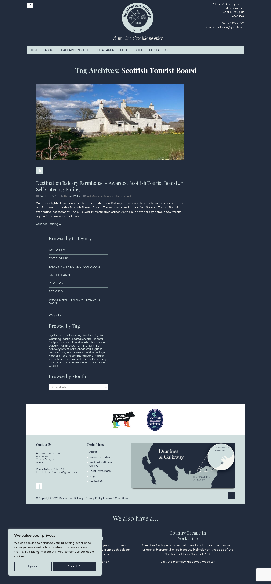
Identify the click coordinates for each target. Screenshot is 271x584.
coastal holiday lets (75, 342)
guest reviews (73, 352)
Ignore (32, 566)
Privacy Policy (36, 556)
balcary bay (73, 335)
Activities (57, 250)
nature (99, 356)
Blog (124, 50)
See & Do (56, 291)
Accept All (74, 566)
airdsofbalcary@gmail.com (225, 27)
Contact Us (158, 50)
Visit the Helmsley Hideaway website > (187, 561)
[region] (55, 552)
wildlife (53, 366)
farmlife (94, 345)
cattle (66, 339)
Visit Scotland (97, 362)
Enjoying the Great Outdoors (75, 267)
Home (34, 50)
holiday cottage (94, 352)
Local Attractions (100, 471)
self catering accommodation (68, 359)
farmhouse (67, 345)
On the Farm (59, 275)
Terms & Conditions (116, 498)
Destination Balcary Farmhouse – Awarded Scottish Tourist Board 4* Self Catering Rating (109, 186)
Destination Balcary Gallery (101, 464)
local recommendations (77, 356)
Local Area (105, 50)
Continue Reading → (48, 224)
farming (82, 345)
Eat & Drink (58, 258)
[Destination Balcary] (138, 18)
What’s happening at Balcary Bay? (75, 301)
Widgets (55, 315)
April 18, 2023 (48, 196)
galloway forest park (62, 349)
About (50, 50)
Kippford (54, 356)
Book (139, 50)
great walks (85, 349)
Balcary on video (75, 50)
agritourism (56, 335)
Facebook (30, 5)
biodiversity (90, 335)
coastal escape (82, 339)
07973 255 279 (233, 23)
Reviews (56, 283)
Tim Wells (74, 196)
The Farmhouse (76, 362)
